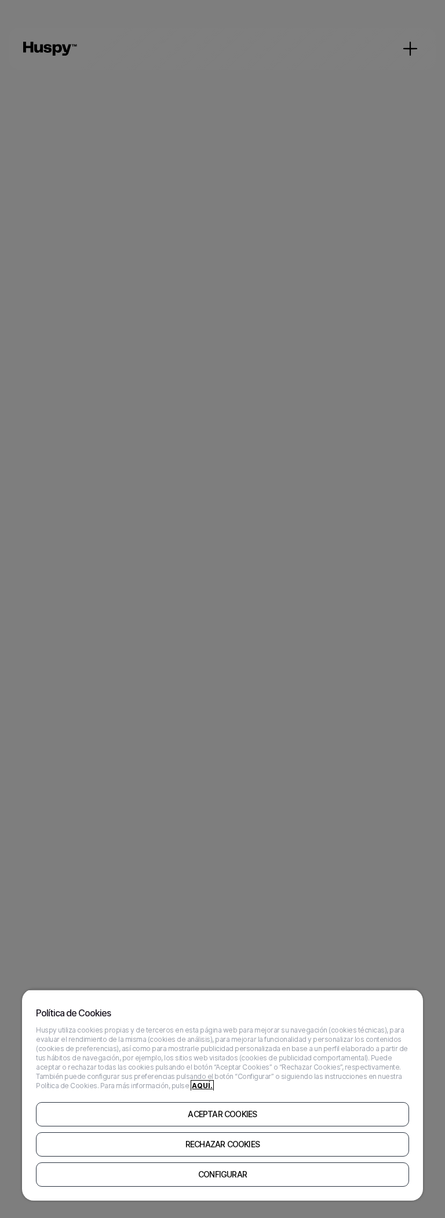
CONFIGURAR (222, 1174)
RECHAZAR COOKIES (222, 1144)
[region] (222, 1095)
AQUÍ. (202, 1085)
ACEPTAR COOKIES (222, 1114)
